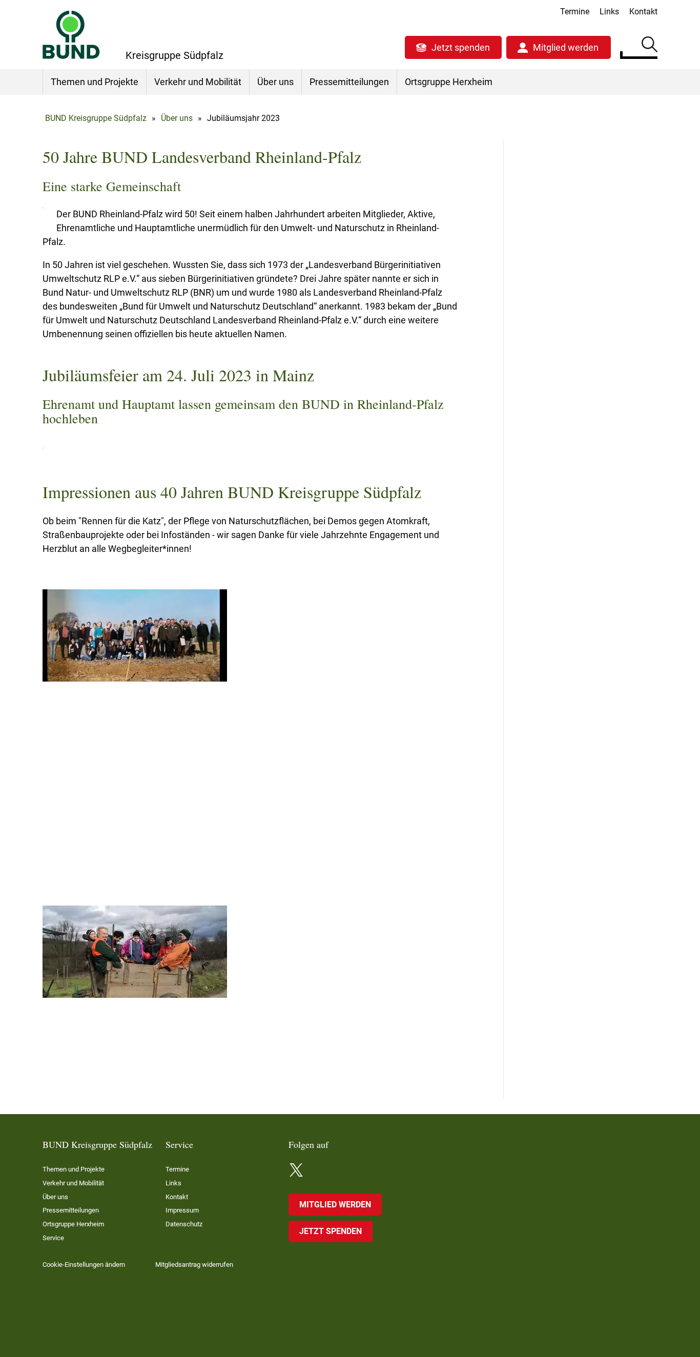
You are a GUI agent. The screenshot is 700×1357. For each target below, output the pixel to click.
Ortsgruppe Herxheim (448, 81)
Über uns (275, 81)
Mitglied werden (566, 47)
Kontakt (643, 11)
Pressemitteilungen (349, 81)
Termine (574, 11)
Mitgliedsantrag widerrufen (194, 1264)
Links (609, 11)
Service (53, 1238)
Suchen (649, 46)
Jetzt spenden (460, 47)
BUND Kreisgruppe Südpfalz (96, 118)
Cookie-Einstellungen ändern (84, 1264)
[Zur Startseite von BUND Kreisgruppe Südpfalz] (71, 34)
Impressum (182, 1210)
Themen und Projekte (94, 81)
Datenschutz (184, 1224)
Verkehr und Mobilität (197, 81)
